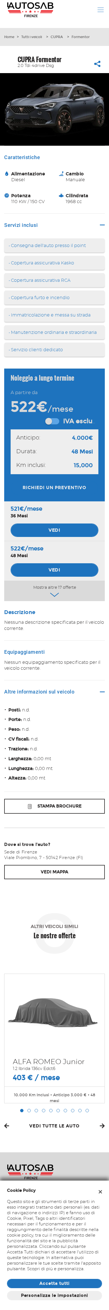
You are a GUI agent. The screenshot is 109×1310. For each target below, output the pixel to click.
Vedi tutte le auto (54, 1125)
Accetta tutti (54, 1283)
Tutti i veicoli (31, 37)
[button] (21, 1110)
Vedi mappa (54, 871)
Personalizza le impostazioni (54, 1295)
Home (9, 37)
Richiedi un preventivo (54, 487)
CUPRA (57, 37)
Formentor (81, 37)
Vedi (55, 530)
